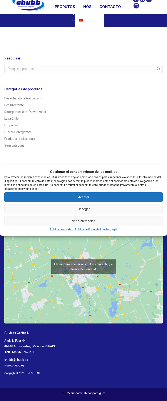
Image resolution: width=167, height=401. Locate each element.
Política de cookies (61, 229)
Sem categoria (14, 145)
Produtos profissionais (19, 138)
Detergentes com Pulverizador (25, 112)
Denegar (83, 209)
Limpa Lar (11, 125)
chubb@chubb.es (16, 359)
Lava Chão (11, 118)
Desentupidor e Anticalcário (23, 98)
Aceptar (83, 197)
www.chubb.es (14, 365)
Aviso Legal (110, 229)
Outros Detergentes (18, 132)
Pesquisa (158, 69)
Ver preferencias (83, 221)
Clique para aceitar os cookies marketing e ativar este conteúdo (83, 266)
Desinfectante (14, 105)
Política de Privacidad (88, 229)
